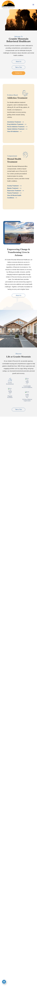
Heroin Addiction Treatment (15, 126)
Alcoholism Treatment (14, 122)
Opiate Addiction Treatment (15, 129)
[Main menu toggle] (33, 5)
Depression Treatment (14, 190)
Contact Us (18, 73)
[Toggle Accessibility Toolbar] (4, 982)
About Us (18, 61)
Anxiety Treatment (13, 185)
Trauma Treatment (12, 193)
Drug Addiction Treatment (15, 124)
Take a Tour (18, 67)
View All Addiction (13, 131)
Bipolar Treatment (12, 188)
